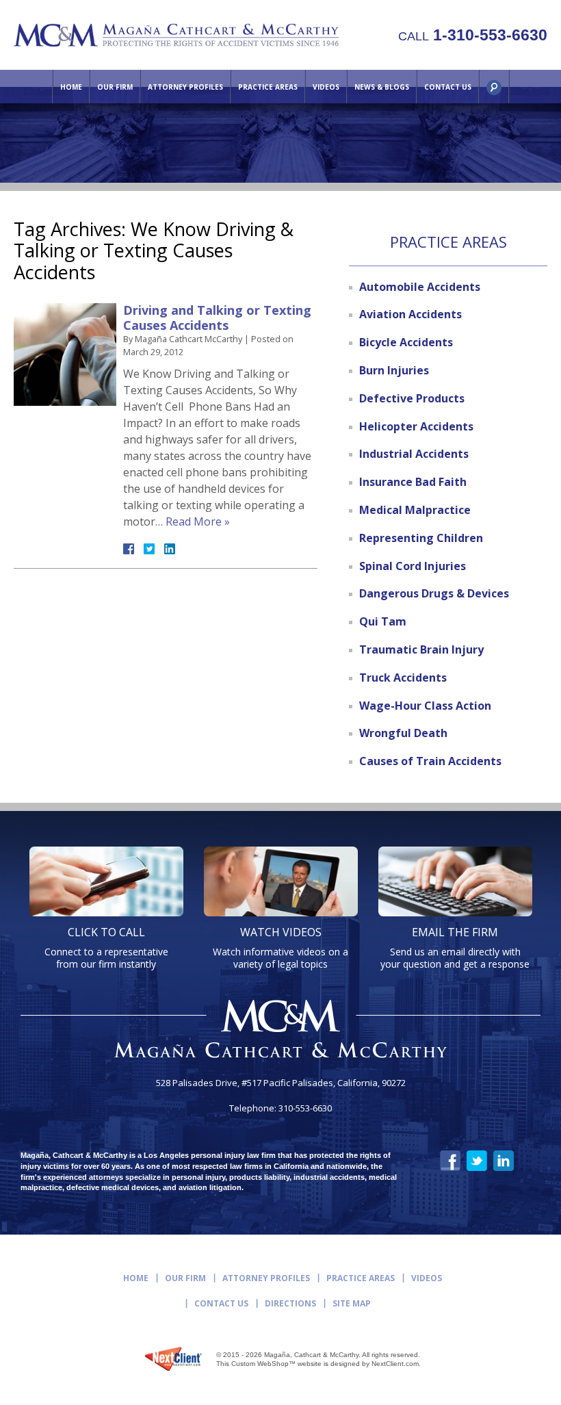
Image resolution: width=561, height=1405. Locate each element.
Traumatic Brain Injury (421, 649)
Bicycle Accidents (406, 342)
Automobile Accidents (419, 286)
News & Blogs (381, 87)
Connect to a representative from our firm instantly (106, 947)
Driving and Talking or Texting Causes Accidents (217, 317)
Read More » (198, 521)
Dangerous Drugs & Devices (434, 593)
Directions (290, 1303)
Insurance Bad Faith (413, 481)
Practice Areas (268, 87)
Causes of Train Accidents (430, 761)
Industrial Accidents (414, 453)
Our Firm (115, 87)
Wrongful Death (403, 732)
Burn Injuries (394, 370)
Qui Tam (382, 621)
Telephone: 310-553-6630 (280, 1108)
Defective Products (412, 398)
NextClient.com (395, 1363)
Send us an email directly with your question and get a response (455, 947)
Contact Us (447, 87)
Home (71, 87)
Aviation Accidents (410, 314)
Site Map (351, 1303)
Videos (326, 87)
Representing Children (421, 537)
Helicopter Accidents (416, 426)
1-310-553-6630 (472, 35)
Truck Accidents (403, 677)
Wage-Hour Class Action (425, 705)
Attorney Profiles (185, 87)
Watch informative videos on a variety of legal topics (280, 947)
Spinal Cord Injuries (412, 565)
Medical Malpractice (415, 509)
